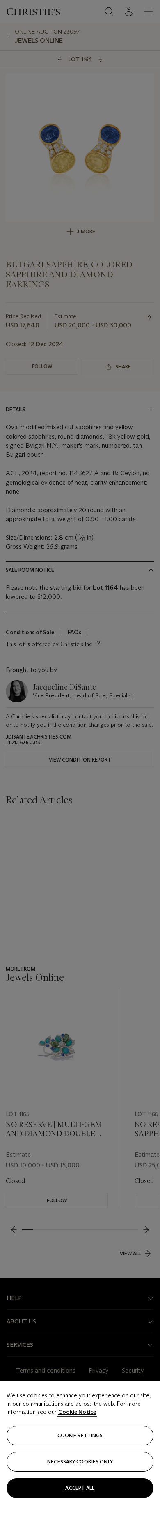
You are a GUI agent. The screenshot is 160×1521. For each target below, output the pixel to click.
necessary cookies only (80, 1462)
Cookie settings (80, 1435)
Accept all (79, 1488)
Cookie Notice (77, 1411)
